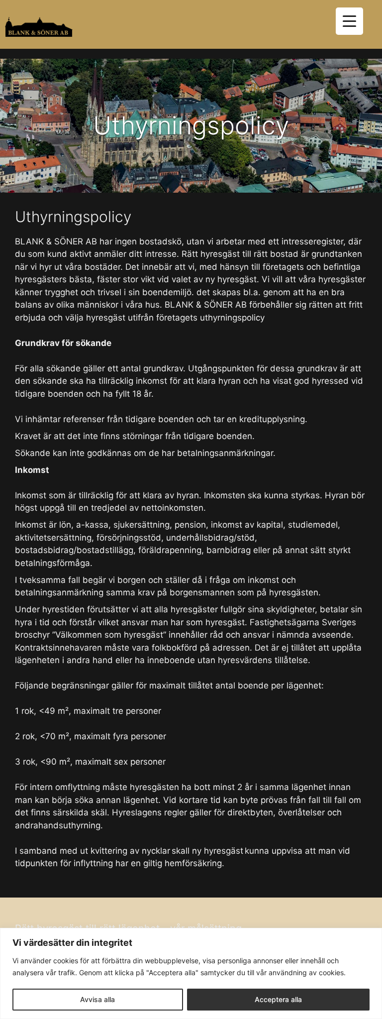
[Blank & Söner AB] (39, 27)
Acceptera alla (278, 999)
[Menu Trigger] (349, 21)
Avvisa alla (97, 999)
